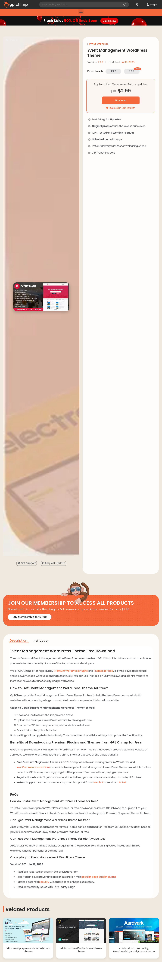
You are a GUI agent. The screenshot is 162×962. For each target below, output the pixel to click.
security (44, 882)
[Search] (125, 4)
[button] (81, 11)
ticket (122, 782)
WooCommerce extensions (33, 767)
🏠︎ (7, 40)
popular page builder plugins (98, 877)
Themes (14, 40)
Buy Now (120, 100)
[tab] (19, 641)
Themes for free (103, 671)
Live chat (97, 782)
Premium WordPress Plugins (71, 671)
